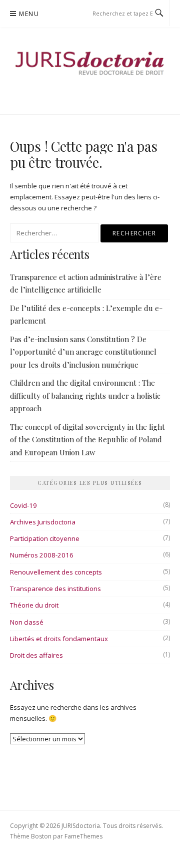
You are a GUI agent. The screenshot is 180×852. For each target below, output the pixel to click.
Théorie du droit (34, 605)
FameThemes (83, 836)
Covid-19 (23, 505)
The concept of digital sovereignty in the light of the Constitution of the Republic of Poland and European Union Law (87, 439)
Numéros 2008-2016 (42, 554)
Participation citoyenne (45, 538)
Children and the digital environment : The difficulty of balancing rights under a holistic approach (85, 395)
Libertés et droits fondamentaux (59, 638)
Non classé (27, 622)
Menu (29, 14)
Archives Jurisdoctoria (43, 521)
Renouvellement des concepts (56, 572)
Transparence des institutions (55, 588)
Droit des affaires (36, 655)
